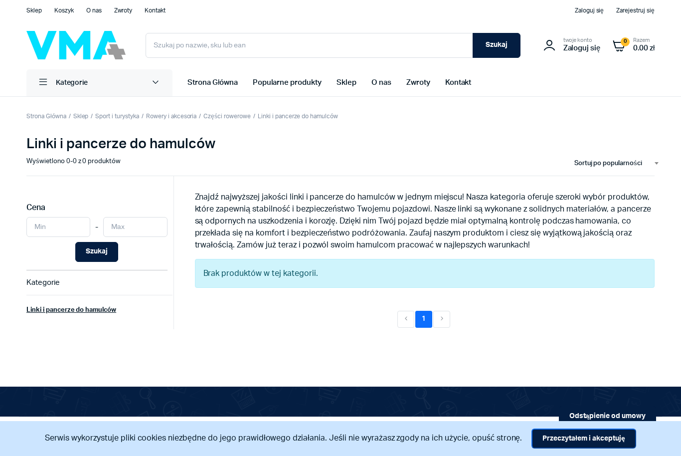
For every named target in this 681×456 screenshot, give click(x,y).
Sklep (34, 10)
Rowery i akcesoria (171, 116)
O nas (94, 10)
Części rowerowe (227, 116)
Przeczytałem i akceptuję (583, 438)
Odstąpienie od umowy (607, 416)
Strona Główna (212, 82)
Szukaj (497, 44)
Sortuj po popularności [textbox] (608, 163)
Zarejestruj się (635, 10)
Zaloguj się (589, 10)
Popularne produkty (287, 82)
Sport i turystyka (117, 116)
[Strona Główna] (76, 45)
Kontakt (155, 10)
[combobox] (612, 164)
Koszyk (64, 10)
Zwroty (123, 10)
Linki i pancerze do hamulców (298, 116)
